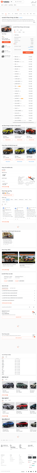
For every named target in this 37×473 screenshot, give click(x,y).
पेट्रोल (17, 30)
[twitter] (28, 471)
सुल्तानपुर (3, 361)
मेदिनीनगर (3, 364)
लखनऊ (3, 372)
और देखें (34, 22)
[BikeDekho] (29, 462)
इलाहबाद (3, 360)
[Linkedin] (35, 471)
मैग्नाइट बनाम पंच (8, 161)
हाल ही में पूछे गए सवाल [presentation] (12, 288)
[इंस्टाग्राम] (33, 471)
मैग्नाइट (3, 13)
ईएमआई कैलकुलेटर (31, 49)
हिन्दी (32, 1)
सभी (14, 30)
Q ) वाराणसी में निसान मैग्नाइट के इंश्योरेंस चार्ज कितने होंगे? (9, 295)
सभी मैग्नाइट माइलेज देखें (5, 186)
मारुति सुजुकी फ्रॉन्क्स (29, 156)
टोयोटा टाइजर (28, 136)
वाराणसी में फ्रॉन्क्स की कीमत (31, 159)
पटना (2, 369)
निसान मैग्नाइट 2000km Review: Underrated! (9, 264)
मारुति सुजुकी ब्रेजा (18, 411)
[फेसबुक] (26, 471)
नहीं (33, 307)
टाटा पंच (4, 156)
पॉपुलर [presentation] (2, 379)
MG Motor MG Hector (18, 136)
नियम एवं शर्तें (2, 459)
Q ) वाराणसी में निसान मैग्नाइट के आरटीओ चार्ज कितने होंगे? (9, 293)
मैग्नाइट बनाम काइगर (19, 161)
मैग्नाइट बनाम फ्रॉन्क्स (31, 161)
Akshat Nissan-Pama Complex (19, 276)
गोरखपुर (3, 363)
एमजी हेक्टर (4, 411)
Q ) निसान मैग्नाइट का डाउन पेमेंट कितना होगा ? (8, 300)
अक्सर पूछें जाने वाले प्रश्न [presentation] (5, 288)
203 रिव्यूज (3, 37)
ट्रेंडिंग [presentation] (2, 400)
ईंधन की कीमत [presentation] (3, 169)
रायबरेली (3, 366)
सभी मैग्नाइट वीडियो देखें (5, 269)
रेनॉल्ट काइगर (5, 136)
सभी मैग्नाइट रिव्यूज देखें (5, 221)
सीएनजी (21, 30)
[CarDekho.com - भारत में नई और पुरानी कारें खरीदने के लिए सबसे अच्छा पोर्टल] (5, 2)
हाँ (29, 307)
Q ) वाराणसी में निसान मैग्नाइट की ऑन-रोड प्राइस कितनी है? (9, 290)
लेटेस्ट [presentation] (6, 400)
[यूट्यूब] (31, 471)
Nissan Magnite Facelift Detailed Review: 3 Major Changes (26, 265)
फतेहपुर (3, 367)
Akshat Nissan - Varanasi (8, 276)
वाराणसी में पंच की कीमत (8, 159)
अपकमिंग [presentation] (6, 379)
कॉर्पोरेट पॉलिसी (2, 462)
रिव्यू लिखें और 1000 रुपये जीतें (7, 195)
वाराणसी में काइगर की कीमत (19, 159)
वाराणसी (9, 39)
